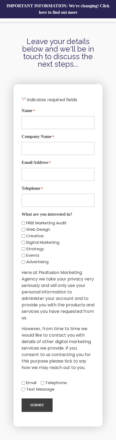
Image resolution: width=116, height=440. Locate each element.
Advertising (37, 262)
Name (28, 110)
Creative (35, 236)
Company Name (38, 136)
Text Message (40, 389)
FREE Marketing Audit (46, 223)
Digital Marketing (42, 242)
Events (32, 255)
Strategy (35, 249)
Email (31, 382)
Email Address (36, 162)
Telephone (32, 188)
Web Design (38, 229)
